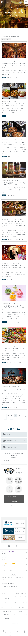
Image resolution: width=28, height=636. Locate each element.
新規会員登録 (14, 501)
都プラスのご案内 (14, 506)
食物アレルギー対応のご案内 (21, 602)
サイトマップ (7, 589)
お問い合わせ (21, 607)
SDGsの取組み (7, 614)
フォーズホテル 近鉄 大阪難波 (9, 575)
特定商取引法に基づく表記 (21, 596)
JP (20, 2)
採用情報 (7, 618)
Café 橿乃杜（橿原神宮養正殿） (9, 586)
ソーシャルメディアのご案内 (7, 607)
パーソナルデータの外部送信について (7, 597)
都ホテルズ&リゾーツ (14, 635)
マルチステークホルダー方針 (21, 614)
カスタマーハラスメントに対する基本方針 (7, 603)
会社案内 (21, 611)
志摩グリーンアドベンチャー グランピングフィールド (14, 578)
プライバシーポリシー (21, 593)
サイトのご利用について (7, 593)
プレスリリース (21, 589)
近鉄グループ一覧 (7, 611)
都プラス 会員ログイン (14, 496)
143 (11, 418)
